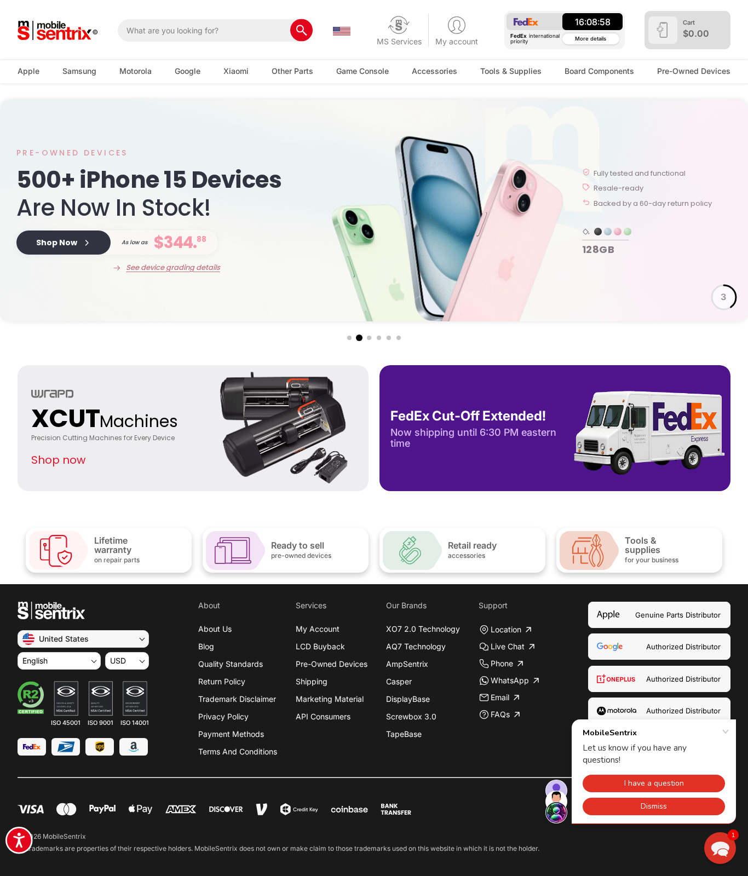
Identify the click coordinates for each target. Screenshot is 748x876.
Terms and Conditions (237, 751)
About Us (215, 628)
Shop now (58, 459)
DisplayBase (408, 699)
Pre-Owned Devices (693, 71)
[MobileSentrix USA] (58, 30)
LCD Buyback (320, 646)
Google (187, 71)
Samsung (79, 71)
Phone (502, 663)
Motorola (135, 71)
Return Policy (221, 681)
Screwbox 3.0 (411, 716)
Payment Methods (231, 734)
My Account (318, 628)
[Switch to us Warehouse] (341, 30)
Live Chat (508, 646)
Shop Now (56, 242)
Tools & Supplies (511, 71)
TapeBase (404, 734)
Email (500, 697)
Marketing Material (330, 699)
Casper (399, 681)
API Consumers (323, 716)
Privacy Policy (223, 716)
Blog (206, 646)
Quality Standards (230, 663)
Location (506, 629)
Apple (28, 71)
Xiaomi (236, 71)
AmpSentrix (407, 663)
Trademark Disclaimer (237, 699)
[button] (349, 338)
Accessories (434, 71)
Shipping (311, 681)
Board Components (599, 71)
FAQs (500, 714)
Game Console (362, 71)
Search (301, 30)
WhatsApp (510, 680)
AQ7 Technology (416, 646)
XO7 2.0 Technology (423, 628)
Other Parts (292, 71)
